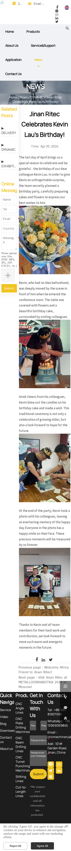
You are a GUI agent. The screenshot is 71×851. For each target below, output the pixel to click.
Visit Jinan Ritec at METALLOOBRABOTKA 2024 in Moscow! (43, 682)
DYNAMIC (37, 97)
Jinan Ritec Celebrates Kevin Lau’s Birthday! (37, 99)
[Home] (2, 2)
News (24, 97)
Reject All (15, 845)
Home (13, 97)
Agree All (42, 845)
